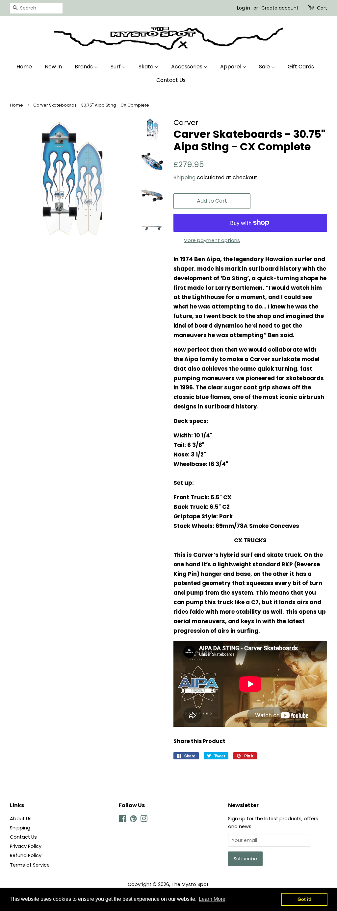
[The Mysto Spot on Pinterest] (133, 820)
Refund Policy (25, 855)
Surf (116, 66)
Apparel (231, 66)
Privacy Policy (25, 846)
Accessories (187, 66)
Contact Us (171, 80)
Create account (279, 8)
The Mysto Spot (190, 884)
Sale (265, 66)
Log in (243, 8)
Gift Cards (301, 66)
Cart (322, 8)
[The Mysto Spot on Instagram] (143, 820)
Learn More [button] (212, 899)
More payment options (212, 240)
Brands (84, 66)
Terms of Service (30, 865)
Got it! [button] (305, 899)
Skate (147, 66)
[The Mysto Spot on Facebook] (122, 820)
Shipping (184, 177)
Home (24, 66)
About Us (21, 818)
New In (53, 66)
